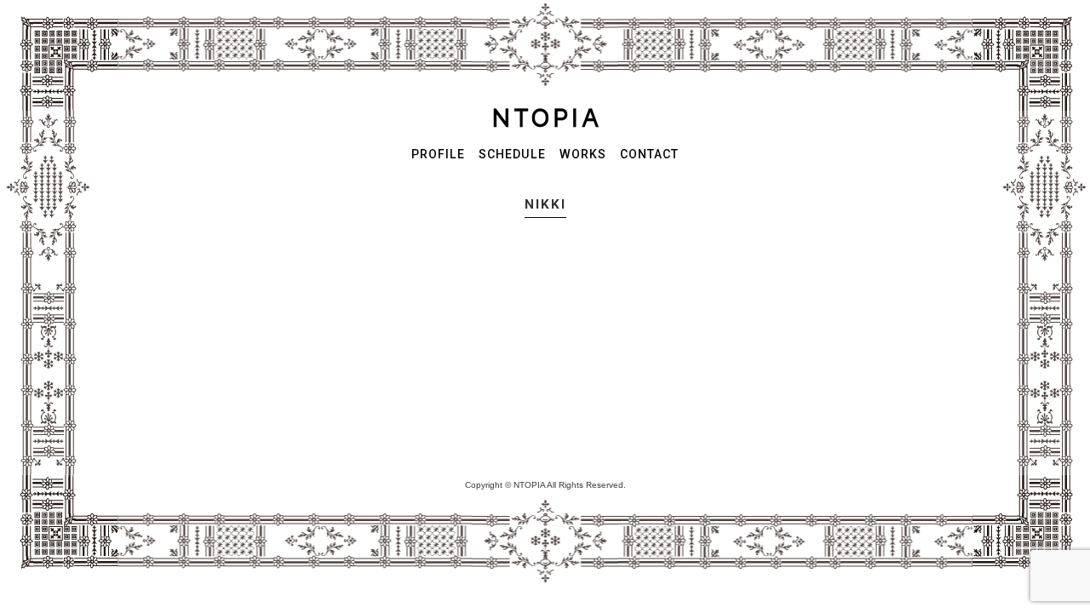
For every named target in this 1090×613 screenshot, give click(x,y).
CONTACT (649, 154)
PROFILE (438, 154)
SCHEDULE (512, 154)
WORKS (582, 154)
